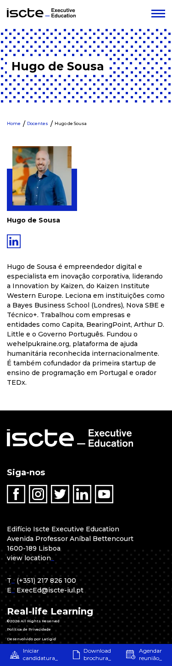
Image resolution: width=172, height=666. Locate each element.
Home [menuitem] (14, 123)
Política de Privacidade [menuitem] (29, 629)
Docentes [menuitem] (37, 123)
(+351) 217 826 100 (46, 580)
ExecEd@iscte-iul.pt (50, 590)
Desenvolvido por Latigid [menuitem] (31, 639)
